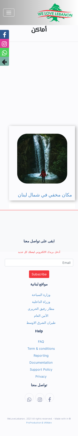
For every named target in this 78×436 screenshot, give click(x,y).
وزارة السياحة (41, 295)
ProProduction (33, 422)
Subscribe (39, 274)
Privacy (41, 376)
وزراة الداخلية (41, 302)
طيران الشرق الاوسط (41, 323)
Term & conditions (41, 349)
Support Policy (41, 369)
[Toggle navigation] (8, 13)
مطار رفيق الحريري (41, 309)
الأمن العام (41, 316)
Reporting (41, 355)
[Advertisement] (39, 84)
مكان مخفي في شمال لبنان (45, 195)
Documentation (41, 362)
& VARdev (47, 422)
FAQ (41, 342)
